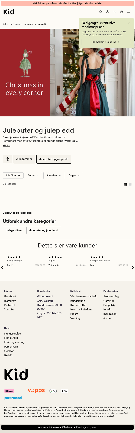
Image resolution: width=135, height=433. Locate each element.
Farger (72, 175)
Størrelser (51, 175)
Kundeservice (12, 333)
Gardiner (108, 301)
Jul (4, 24)
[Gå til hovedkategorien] (7, 159)
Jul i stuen (15, 24)
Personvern (11, 346)
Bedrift (8, 355)
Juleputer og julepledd (53, 159)
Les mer (6, 145)
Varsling (75, 318)
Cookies (9, 351)
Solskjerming (111, 296)
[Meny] (128, 11)
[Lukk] (129, 23)
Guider (107, 318)
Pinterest (9, 305)
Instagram (10, 301)
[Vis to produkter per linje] (125, 184)
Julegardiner (24, 159)
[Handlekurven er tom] (121, 11)
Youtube (9, 309)
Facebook (10, 296)
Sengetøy (109, 305)
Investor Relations (81, 309)
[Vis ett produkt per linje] (130, 184)
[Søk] (100, 11)
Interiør (107, 309)
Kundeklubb (77, 301)
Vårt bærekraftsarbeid (83, 296)
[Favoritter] (114, 11)
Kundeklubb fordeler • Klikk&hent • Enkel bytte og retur (67, 427)
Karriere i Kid (78, 305)
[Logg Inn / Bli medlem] (107, 11)
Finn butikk (11, 337)
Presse (74, 314)
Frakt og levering (14, 342)
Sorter (31, 175)
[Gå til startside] (9, 11)
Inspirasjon (109, 314)
